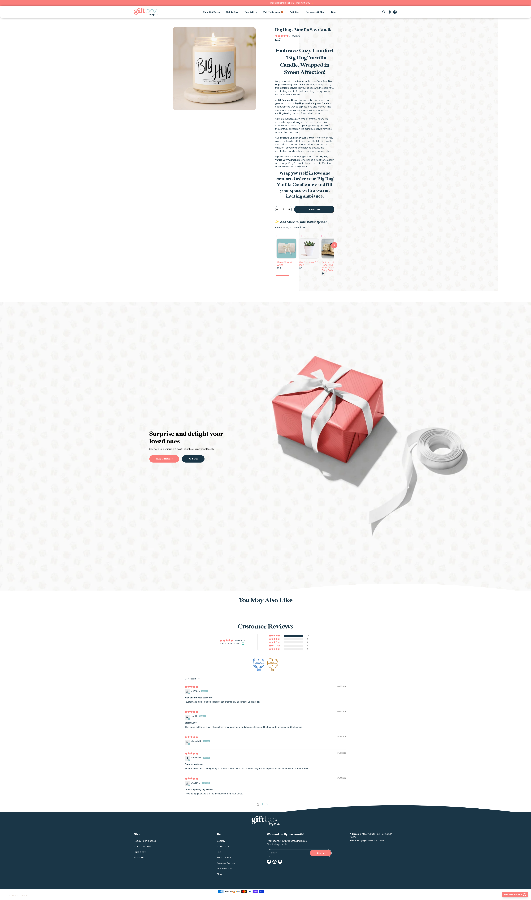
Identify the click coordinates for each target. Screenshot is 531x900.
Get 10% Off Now (265, 477)
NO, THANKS (265, 486)
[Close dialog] (316, 420)
